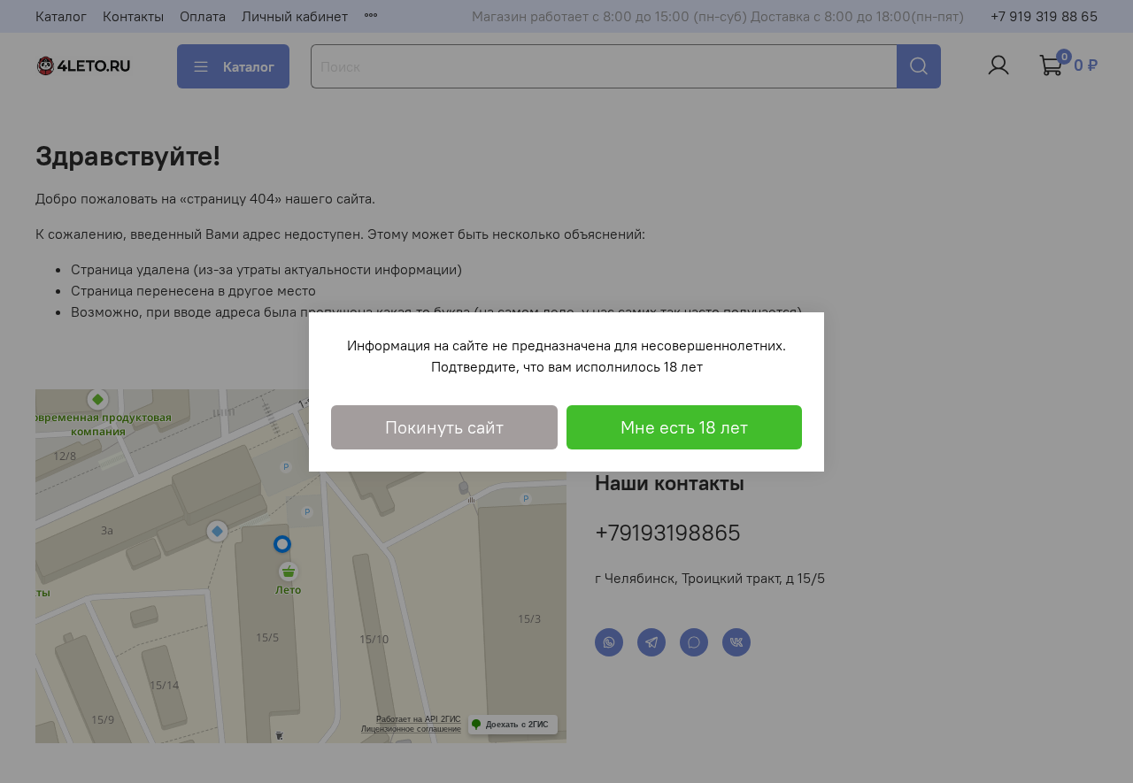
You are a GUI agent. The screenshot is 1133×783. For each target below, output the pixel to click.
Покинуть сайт (444, 427)
